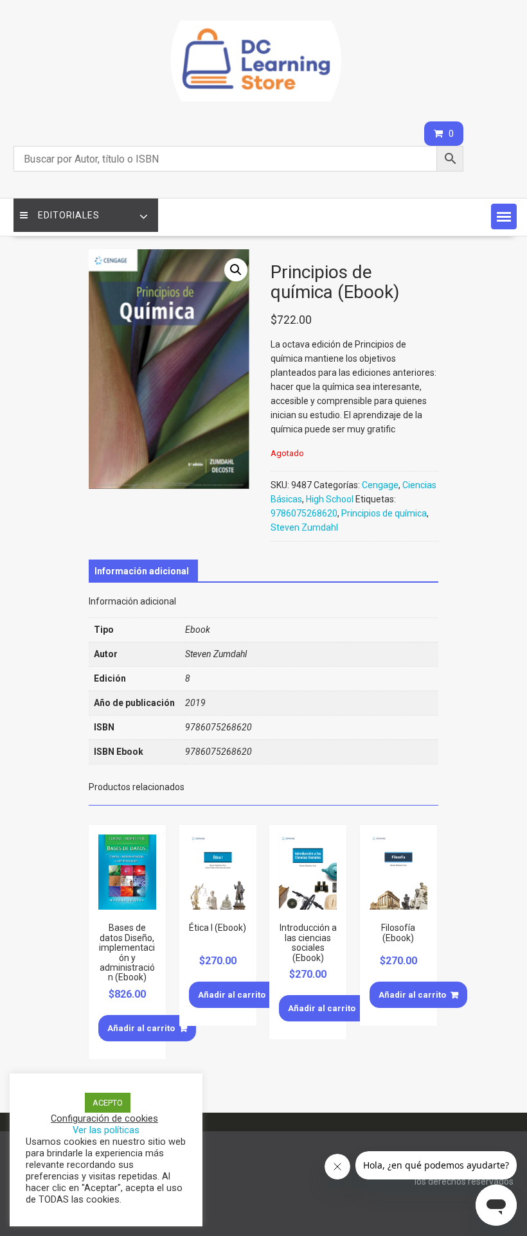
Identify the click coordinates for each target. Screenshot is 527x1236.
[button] (504, 216)
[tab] (141, 571)
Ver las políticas (106, 1130)
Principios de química (384, 513)
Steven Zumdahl (304, 527)
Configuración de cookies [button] (104, 1118)
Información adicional (141, 571)
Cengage (380, 485)
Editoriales (69, 215)
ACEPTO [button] (108, 1103)
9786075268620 (304, 513)
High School (329, 499)
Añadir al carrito (141, 1028)
